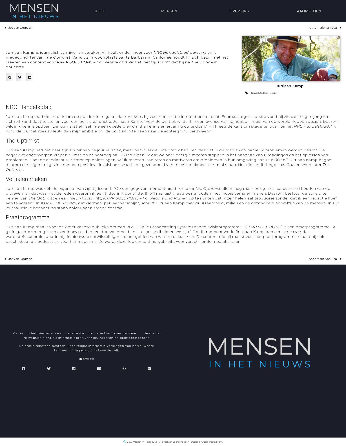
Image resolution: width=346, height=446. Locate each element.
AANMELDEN (309, 11)
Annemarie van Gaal (323, 27)
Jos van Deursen (20, 27)
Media (273, 93)
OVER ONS (239, 11)
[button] (10, 77)
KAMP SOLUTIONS (74, 62)
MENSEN (169, 11)
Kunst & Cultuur (260, 93)
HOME (99, 11)
